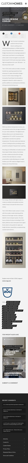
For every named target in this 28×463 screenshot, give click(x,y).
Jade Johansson (9, 25)
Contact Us (5, 442)
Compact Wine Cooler (10, 308)
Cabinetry (8, 368)
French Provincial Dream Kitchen (13, 374)
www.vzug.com (6, 281)
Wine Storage (7, 328)
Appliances (7, 13)
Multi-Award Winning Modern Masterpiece (15, 404)
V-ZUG (20, 310)
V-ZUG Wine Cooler (9, 314)
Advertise (5, 439)
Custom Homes (7, 445)
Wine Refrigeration (9, 325)
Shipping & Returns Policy (9, 452)
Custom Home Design (12, 348)
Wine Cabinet (7, 321)
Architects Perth (11, 366)
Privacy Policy (6, 449)
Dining (15, 13)
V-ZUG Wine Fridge (9, 319)
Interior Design (9, 15)
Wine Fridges (7, 323)
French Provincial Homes (13, 370)
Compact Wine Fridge (10, 310)
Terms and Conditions (8, 455)
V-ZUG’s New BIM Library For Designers (11, 352)
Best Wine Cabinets (13, 301)
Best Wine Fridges (13, 304)
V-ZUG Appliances (8, 312)
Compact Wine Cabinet (10, 306)
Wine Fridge (17, 321)
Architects (18, 346)
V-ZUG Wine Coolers (9, 317)
